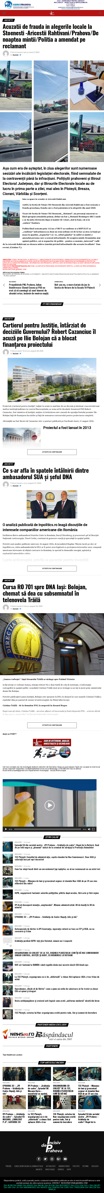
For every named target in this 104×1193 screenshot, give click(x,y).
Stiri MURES (42, 1187)
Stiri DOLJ (84, 1185)
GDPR (69, 1169)
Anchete (39, 1169)
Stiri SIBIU (64, 1187)
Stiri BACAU (39, 1185)
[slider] (47, 829)
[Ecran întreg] (93, 829)
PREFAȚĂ (8, 1166)
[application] (50, 805)
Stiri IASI (8, 1187)
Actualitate (51, 1166)
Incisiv (15, 55)
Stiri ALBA (8, 1185)
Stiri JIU (15, 1187)
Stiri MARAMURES (28, 1187)
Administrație (64, 1166)
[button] (50, 805)
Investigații (50, 1169)
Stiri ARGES (28, 1185)
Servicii (61, 1169)
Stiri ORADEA (54, 1187)
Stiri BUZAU (50, 1185)
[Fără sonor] (89, 829)
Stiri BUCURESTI (63, 1185)
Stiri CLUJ (75, 1185)
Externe (85, 1166)
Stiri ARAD (17, 1185)
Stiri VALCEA (90, 1187)
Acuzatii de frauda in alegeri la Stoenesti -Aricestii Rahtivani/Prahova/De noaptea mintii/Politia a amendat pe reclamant (51, 275)
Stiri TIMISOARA (77, 1187)
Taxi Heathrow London (12, 1055)
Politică (76, 1166)
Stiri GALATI (95, 1185)
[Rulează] (6, 829)
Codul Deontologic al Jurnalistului (28, 1166)
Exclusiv (95, 1166)
